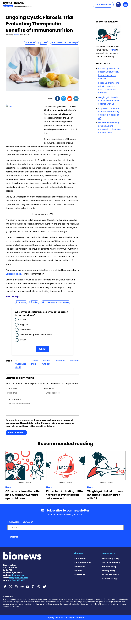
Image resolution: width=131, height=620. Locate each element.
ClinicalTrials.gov (14, 273)
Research (60, 360)
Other (23, 339)
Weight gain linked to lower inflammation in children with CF (109, 100)
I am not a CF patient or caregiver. (36, 334)
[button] (103, 5)
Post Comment (16, 432)
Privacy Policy (108, 570)
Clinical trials (34, 362)
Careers (78, 570)
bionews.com (18, 575)
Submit (42, 348)
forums (112, 49)
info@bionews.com (18, 577)
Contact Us (79, 574)
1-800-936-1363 (17, 580)
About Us (78, 553)
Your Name (11, 388)
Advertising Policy (110, 558)
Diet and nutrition (46, 362)
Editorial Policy (109, 566)
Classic (23, 319)
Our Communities (82, 562)
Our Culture (80, 558)
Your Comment (13, 399)
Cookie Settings (110, 578)
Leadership (79, 566)
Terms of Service (110, 574)
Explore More (108, 553)
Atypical (24, 324)
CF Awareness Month (20, 364)
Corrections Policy (111, 562)
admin (16, 35)
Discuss (31, 43)
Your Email (49, 388)
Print (44, 43)
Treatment (73, 360)
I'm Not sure (25, 329)
